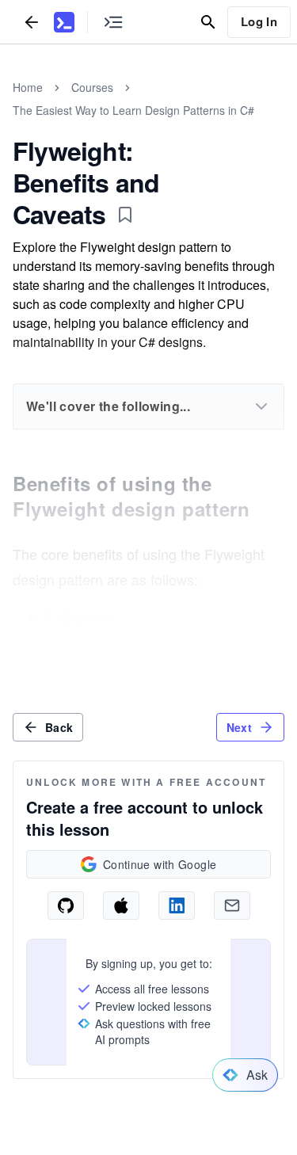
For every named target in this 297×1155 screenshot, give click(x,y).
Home (28, 87)
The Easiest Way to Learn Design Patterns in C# (133, 110)
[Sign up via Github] (66, 905)
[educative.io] (64, 22)
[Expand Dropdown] (261, 406)
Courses (92, 87)
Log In (259, 21)
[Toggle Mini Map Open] (113, 21)
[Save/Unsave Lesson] (125, 214)
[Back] (32, 21)
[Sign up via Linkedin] (176, 905)
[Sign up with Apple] (121, 905)
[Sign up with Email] (232, 905)
